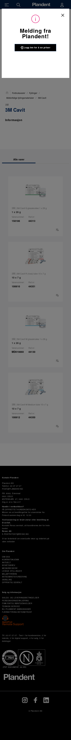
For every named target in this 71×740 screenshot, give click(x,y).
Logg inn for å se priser (36, 47)
